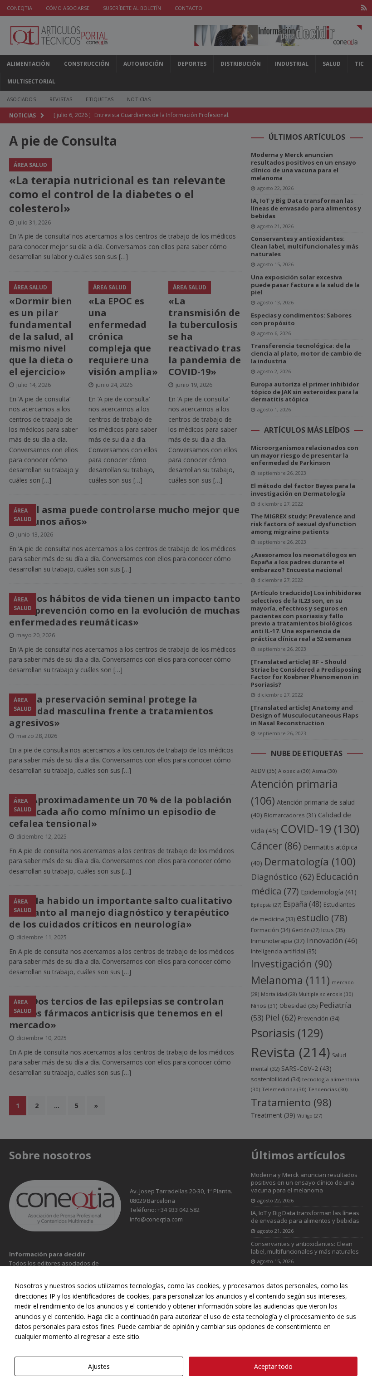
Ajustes (99, 1366)
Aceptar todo (273, 1366)
